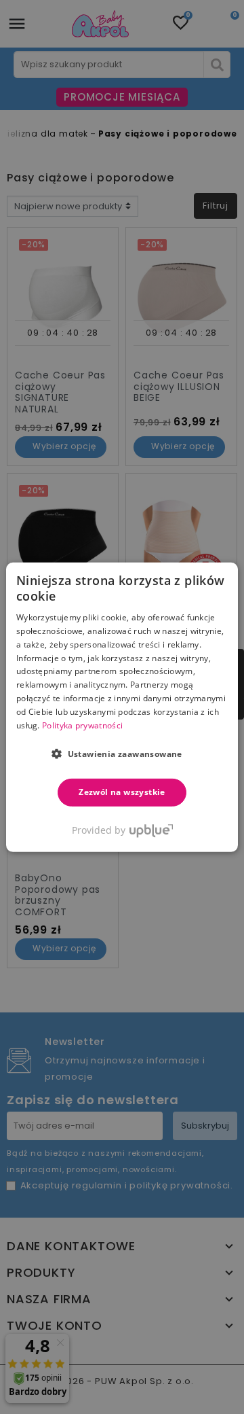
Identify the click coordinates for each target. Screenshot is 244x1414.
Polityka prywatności (82, 724)
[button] (122, 753)
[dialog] (122, 706)
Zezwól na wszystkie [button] (122, 792)
